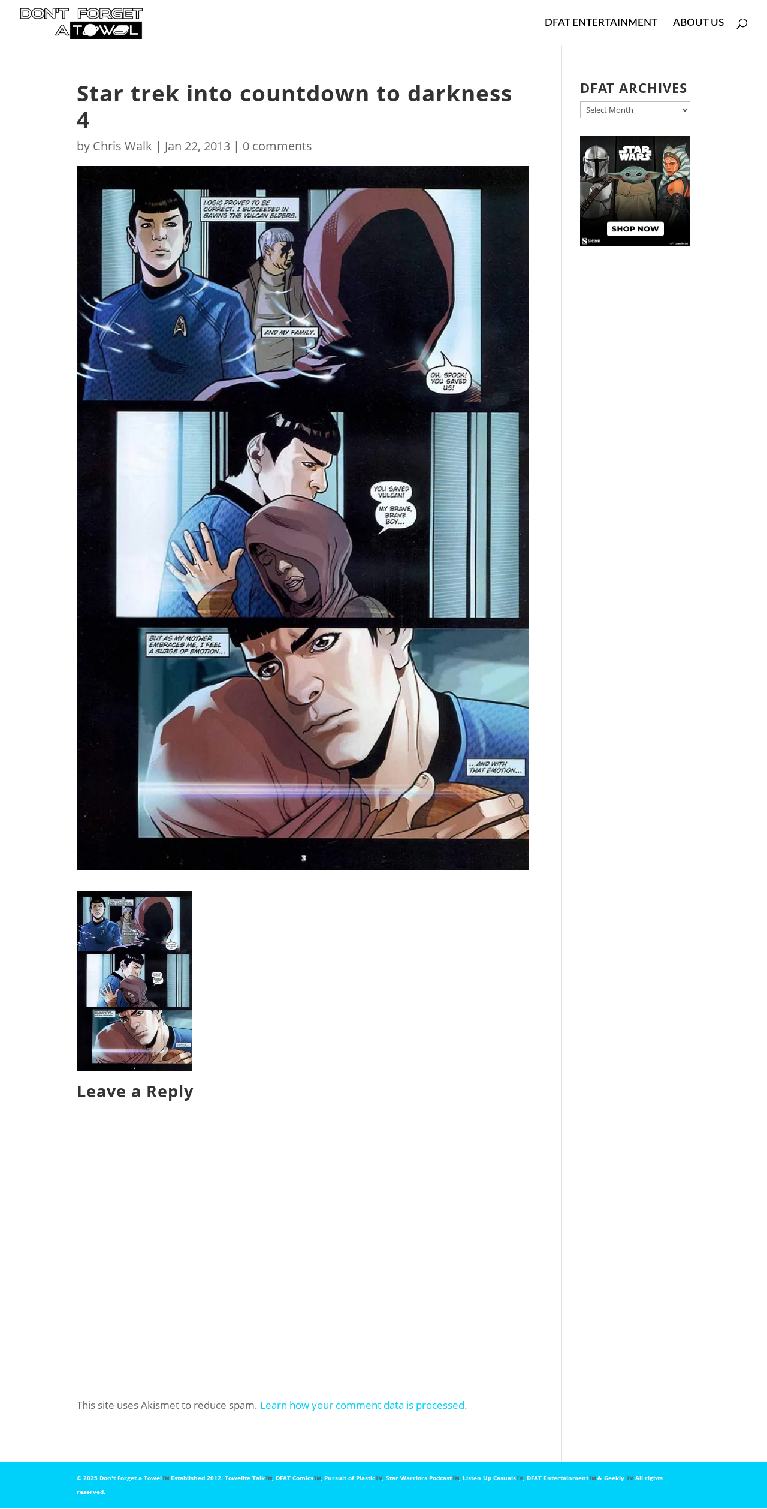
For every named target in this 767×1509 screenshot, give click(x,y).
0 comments (277, 146)
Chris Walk (122, 146)
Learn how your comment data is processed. (363, 1405)
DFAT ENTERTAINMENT (601, 23)
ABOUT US (698, 23)
